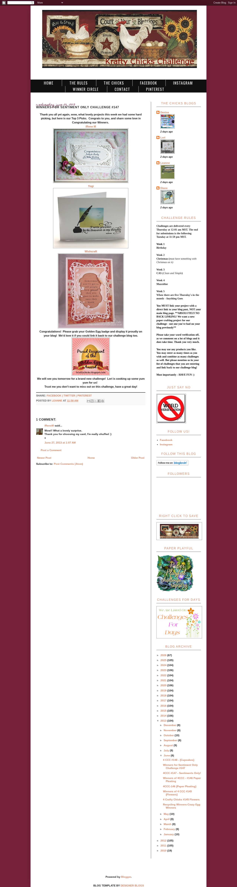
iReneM (49, 425)
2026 (164, 655)
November (170, 730)
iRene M (91, 126)
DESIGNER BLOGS (132, 885)
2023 (164, 670)
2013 (164, 720)
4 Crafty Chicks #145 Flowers (181, 799)
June (167, 755)
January (169, 834)
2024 (164, 665)
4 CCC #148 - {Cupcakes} (178, 759)
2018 (164, 695)
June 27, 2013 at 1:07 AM (60, 442)
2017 (164, 700)
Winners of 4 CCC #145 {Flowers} (177, 793)
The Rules (78, 83)
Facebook (148, 83)
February (170, 829)
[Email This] (88, 401)
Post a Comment (51, 450)
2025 (164, 660)
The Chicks (114, 83)
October (169, 735)
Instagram (183, 83)
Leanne (165, 162)
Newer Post (44, 457)
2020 (164, 685)
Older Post (137, 457)
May (167, 813)
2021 (164, 680)
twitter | (70, 395)
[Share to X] (95, 401)
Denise (164, 112)
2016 (164, 705)
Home (49, 83)
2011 (164, 845)
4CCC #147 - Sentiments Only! (182, 773)
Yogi (91, 186)
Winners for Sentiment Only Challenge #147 (180, 766)
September (171, 740)
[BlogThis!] (92, 401)
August (169, 745)
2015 (164, 710)
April (167, 819)
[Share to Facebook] (99, 401)
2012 (164, 840)
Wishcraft (91, 251)
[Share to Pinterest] (102, 401)
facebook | (55, 395)
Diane (164, 188)
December (170, 725)
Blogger (126, 876)
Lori (162, 137)
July (167, 750)
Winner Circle (86, 89)
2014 (164, 715)
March (168, 824)
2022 (164, 675)
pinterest (84, 395)
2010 (164, 850)
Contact (122, 89)
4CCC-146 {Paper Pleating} (179, 786)
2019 (164, 690)
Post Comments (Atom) (68, 463)
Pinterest (155, 89)
